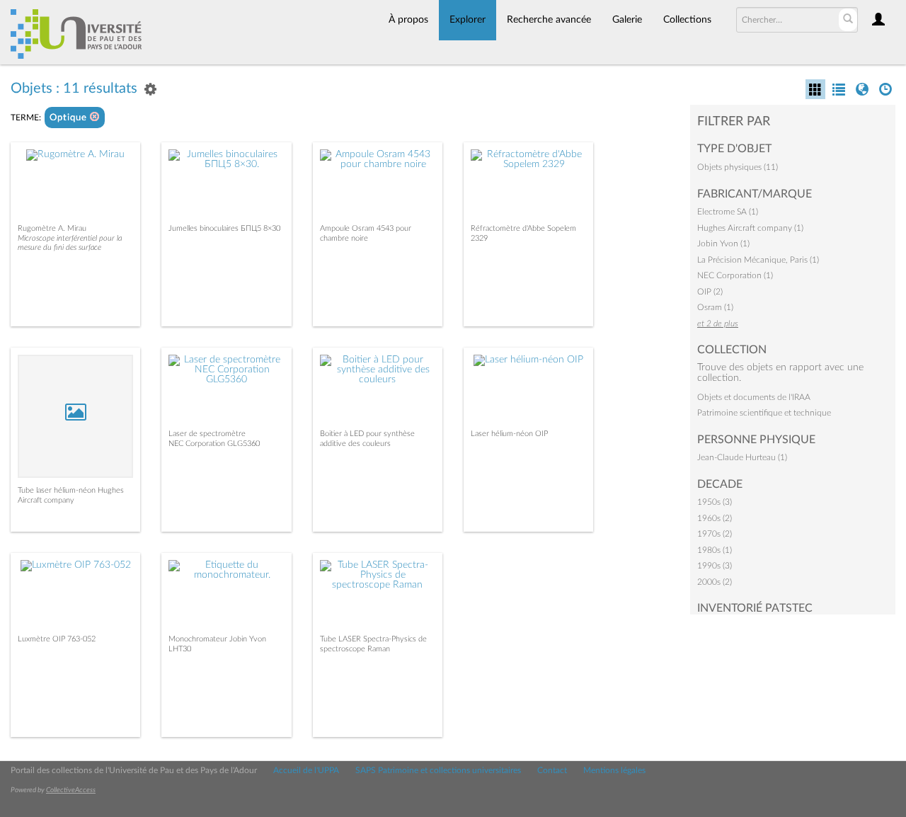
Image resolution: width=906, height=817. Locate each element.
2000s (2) (714, 582)
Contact (552, 770)
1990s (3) (714, 565)
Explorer (467, 20)
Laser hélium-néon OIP (509, 434)
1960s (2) (714, 518)
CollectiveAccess (71, 790)
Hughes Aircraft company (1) (750, 228)
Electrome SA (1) (727, 211)
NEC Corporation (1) (735, 275)
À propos (408, 20)
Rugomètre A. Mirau (52, 228)
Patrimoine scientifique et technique (764, 412)
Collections (687, 20)
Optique (70, 117)
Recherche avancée (549, 20)
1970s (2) (714, 534)
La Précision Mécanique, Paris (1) (758, 260)
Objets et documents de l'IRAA (753, 397)
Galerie (627, 20)
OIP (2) (710, 291)
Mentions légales (614, 770)
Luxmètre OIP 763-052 (57, 639)
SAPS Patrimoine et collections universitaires (438, 770)
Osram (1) (715, 307)
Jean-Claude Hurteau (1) (742, 457)
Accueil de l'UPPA (306, 770)
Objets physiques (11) (737, 167)
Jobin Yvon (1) (723, 243)
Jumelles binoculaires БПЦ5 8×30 (224, 228)
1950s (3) (714, 502)
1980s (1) (714, 550)
